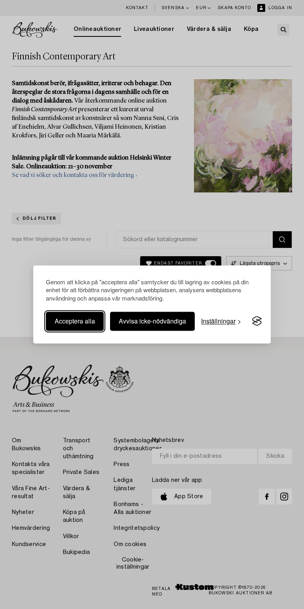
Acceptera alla (75, 320)
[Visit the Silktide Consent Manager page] (256, 321)
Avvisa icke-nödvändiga (152, 320)
